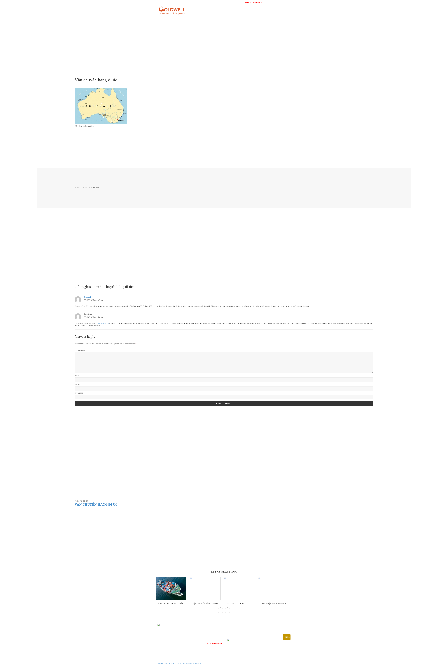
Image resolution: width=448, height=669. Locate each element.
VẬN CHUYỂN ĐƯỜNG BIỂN (170, 604)
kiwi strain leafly (103, 323)
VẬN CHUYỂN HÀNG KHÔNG (205, 604)
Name (77, 375)
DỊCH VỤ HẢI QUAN (235, 604)
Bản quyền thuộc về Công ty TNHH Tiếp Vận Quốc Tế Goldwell (179, 663)
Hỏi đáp (271, 8)
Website (79, 393)
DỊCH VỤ (252, 8)
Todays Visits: (278, 663)
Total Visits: (277, 666)
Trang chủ (219, 8)
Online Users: (278, 660)
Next (227, 610)
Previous (220, 610)
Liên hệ (281, 8)
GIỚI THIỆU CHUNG (236, 8)
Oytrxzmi (87, 297)
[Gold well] (172, 10)
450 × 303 (95, 187)
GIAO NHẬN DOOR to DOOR (273, 604)
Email (78, 384)
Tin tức (261, 8)
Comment (81, 350)
